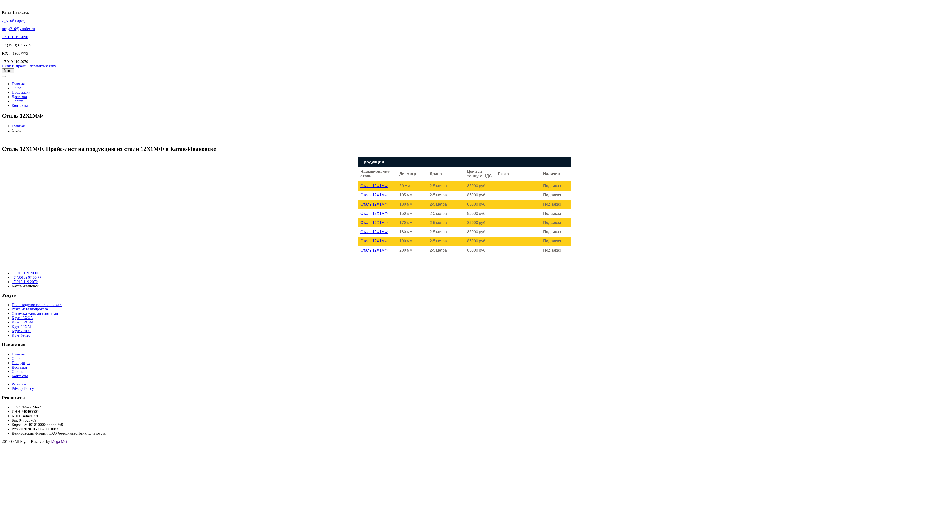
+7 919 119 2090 (25, 273)
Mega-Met (59, 441)
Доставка (19, 97)
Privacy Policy (23, 388)
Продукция (21, 92)
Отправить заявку (41, 66)
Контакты (20, 105)
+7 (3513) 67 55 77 (26, 277)
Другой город (13, 20)
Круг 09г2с (21, 335)
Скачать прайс (14, 66)
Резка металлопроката (30, 309)
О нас (16, 88)
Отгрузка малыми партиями (35, 313)
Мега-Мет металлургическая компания (27, 79)
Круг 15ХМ (21, 326)
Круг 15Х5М (22, 322)
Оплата (18, 101)
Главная (18, 126)
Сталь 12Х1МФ (374, 186)
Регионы (19, 384)
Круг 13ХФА (22, 318)
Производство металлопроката (37, 305)
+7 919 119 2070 (25, 282)
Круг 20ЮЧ (21, 331)
